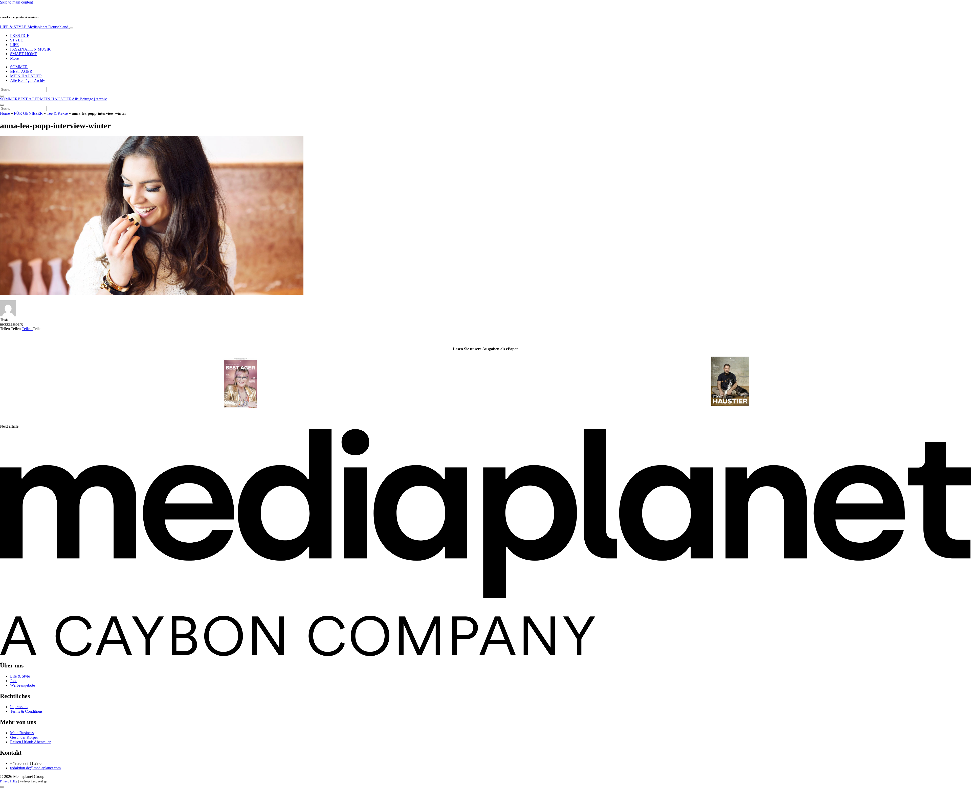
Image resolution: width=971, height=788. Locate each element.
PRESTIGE (19, 35)
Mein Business (22, 733)
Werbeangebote (22, 685)
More (14, 58)
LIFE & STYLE (34, 27)
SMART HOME (23, 54)
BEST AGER (21, 71)
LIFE (14, 44)
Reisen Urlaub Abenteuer (30, 742)
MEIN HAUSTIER (26, 76)
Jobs (13, 681)
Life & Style (20, 676)
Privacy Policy (8, 781)
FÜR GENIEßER (28, 113)
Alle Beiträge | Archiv (27, 80)
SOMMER (19, 67)
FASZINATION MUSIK (30, 49)
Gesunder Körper (24, 737)
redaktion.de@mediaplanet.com (35, 768)
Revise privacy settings (33, 781)
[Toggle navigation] (71, 28)
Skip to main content (16, 2)
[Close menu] (2, 105)
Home (5, 113)
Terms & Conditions (26, 711)
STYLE (16, 40)
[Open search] (2, 96)
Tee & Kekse (57, 113)
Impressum (19, 707)
